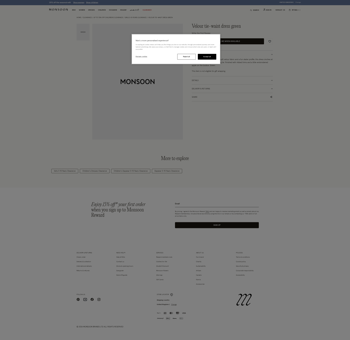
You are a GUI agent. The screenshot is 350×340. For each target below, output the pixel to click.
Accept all (207, 56)
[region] (176, 49)
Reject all (186, 56)
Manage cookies (141, 56)
